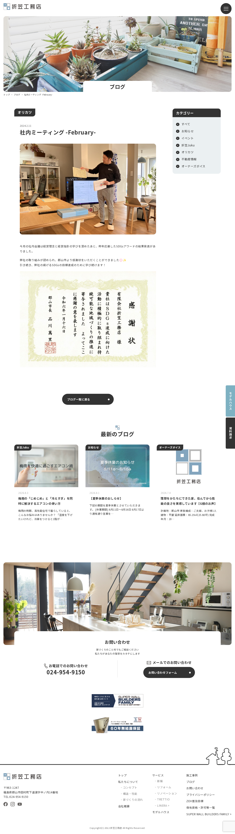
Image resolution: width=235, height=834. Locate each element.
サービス (158, 775)
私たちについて (128, 782)
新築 (160, 781)
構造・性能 (130, 794)
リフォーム (164, 787)
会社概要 (124, 806)
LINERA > (163, 805)
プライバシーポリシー (200, 795)
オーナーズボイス (193, 166)
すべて (185, 124)
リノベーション (167, 793)
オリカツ (25, 112)
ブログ (17, 94)
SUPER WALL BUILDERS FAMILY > (209, 814)
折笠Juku (188, 145)
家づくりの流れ (133, 800)
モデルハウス (230, 401)
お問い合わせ (195, 788)
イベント (187, 138)
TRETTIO (163, 799)
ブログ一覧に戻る (78, 399)
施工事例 (192, 775)
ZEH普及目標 (194, 801)
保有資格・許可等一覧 (200, 807)
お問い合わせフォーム (162, 672)
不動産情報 (189, 159)
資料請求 (230, 433)
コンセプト (130, 787)
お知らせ (187, 131)
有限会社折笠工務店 (22, 8)
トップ (6, 94)
